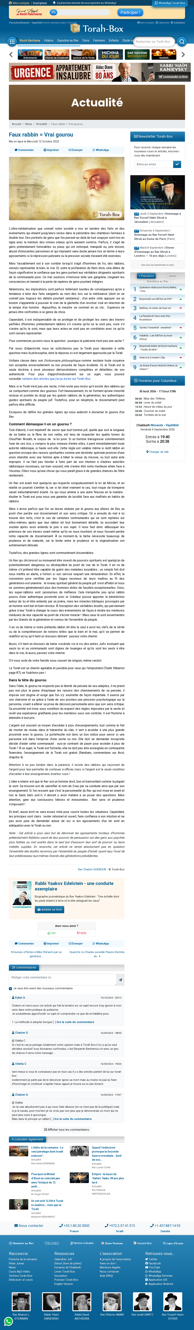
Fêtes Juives (16, 1263)
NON (83, 933)
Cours (172, 275)
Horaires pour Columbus (157, 381)
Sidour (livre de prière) (67, 1263)
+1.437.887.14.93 (167, 1226)
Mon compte (20, 3)
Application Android (160, 1284)
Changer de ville (159, 452)
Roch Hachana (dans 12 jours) (60, 22)
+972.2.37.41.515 (122, 1226)
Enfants (114, 40)
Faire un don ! (108, 1263)
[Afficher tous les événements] (54, 3)
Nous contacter (31, 1226)
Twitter (152, 1259)
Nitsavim (157, 425)
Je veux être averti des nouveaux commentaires (43, 988)
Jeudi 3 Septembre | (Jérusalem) (157, 218)
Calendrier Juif (63, 1259)
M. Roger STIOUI (40, 1194)
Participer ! (130, 12)
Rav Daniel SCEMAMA (43, 1163)
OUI (53, 933)
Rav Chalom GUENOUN (92, 869)
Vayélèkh (172, 425)
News (28, 124)
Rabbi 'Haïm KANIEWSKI (51, 1317)
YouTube (154, 1267)
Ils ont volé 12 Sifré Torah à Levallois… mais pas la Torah (47, 1205)
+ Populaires (146, 275)
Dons (85, 40)
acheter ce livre (51, 909)
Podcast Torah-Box (66, 1279)
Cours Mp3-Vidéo (19, 1271)
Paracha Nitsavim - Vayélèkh (25, 22)
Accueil (16, 124)
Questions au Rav (157, 281)
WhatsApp (154, 1271)
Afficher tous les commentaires (68, 1129)
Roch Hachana (30, 40)
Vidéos (48, 40)
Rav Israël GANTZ (142, 1314)
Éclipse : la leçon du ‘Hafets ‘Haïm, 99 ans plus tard (108, 1178)
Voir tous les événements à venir (157, 265)
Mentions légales (110, 1267)
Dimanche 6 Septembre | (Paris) (154, 234)
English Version (63, 1284)
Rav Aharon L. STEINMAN (21, 1317)
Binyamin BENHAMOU (43, 1216)
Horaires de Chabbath (67, 1267)
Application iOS (157, 1279)
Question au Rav (68, 40)
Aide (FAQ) (106, 1275)
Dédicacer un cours (21, 1279)
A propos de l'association (115, 1259)
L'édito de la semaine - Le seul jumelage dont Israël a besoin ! (47, 1151)
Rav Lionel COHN (101, 1167)
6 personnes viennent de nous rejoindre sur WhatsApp (86, 3)
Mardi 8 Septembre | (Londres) (155, 252)
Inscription (40, 3)
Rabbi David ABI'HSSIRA (82, 1317)
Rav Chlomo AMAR (112, 1314)
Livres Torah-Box (64, 1271)
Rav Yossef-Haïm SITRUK (173, 1317)
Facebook (154, 1263)
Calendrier (163, 22)
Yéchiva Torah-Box (20, 1275)
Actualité (41, 124)
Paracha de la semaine (23, 1259)
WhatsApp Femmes (160, 1275)
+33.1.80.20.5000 (76, 1226)
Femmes (99, 40)
